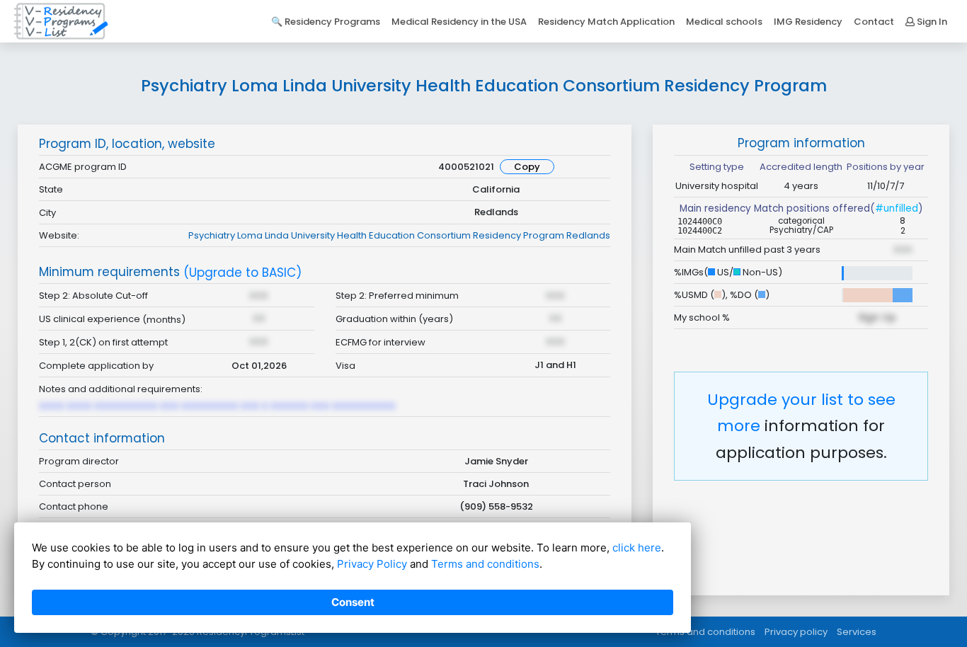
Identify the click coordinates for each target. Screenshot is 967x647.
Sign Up (877, 317)
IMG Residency (808, 21)
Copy (527, 166)
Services (856, 632)
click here (636, 547)
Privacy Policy (372, 564)
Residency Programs (332, 21)
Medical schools (724, 21)
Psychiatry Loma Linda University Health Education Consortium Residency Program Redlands (399, 235)
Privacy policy (796, 632)
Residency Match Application (606, 21)
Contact (874, 21)
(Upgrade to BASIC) (242, 273)
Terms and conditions (705, 632)
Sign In (931, 21)
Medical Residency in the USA (459, 21)
